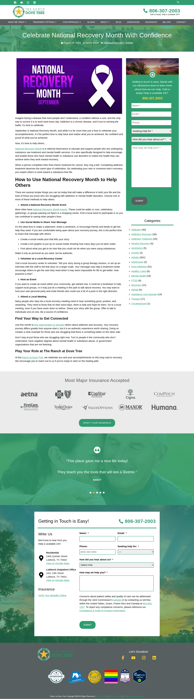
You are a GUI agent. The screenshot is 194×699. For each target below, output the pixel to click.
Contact (181, 22)
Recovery (136, 285)
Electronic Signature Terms (133, 696)
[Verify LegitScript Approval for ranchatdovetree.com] (139, 682)
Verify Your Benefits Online (52, 595)
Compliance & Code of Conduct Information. (102, 610)
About (104, 22)
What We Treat (16, 22)
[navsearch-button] (178, 2)
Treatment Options (43, 22)
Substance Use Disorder (144, 294)
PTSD (134, 280)
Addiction (136, 229)
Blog (118, 22)
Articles (129, 42)
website (117, 600)
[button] (90, 492)
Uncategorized (139, 303)
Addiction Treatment (141, 239)
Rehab (134, 289)
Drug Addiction (139, 266)
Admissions (133, 22)
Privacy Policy (101, 696)
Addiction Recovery (114, 42)
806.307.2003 (152, 98)
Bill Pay (167, 22)
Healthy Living (138, 271)
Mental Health (138, 276)
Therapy (135, 299)
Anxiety (135, 252)
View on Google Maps (57, 563)
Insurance (151, 22)
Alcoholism (137, 248)
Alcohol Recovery (140, 243)
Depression (137, 262)
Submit (139, 201)
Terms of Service (115, 696)
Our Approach (71, 22)
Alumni (91, 22)
